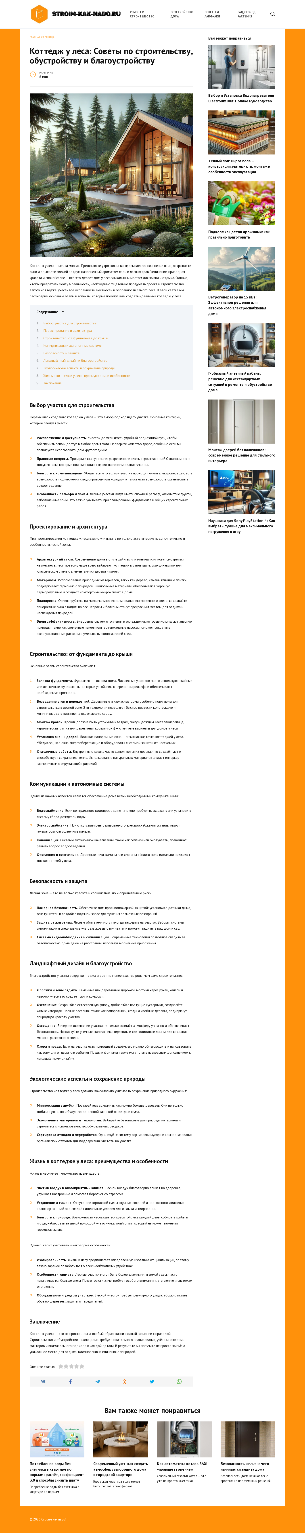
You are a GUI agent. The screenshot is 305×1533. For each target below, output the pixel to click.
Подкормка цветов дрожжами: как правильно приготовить (239, 234)
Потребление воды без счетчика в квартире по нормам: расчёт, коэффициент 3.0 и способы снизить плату (57, 1472)
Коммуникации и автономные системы (72, 345)
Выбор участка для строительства (69, 323)
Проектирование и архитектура (67, 330)
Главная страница (42, 37)
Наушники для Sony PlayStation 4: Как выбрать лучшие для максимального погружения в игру (241, 526)
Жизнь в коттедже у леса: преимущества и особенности (86, 375)
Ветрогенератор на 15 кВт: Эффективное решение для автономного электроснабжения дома (237, 305)
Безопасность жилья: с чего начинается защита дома (245, 1466)
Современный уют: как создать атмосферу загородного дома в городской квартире (120, 1469)
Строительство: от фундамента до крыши (75, 338)
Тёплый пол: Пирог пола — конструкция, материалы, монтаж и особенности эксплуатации (239, 166)
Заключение (52, 383)
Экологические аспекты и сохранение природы (79, 368)
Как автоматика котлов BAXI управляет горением (182, 1466)
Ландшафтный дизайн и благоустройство (75, 360)
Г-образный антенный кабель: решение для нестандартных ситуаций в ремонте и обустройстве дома (240, 381)
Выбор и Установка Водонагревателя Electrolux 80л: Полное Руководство (241, 98)
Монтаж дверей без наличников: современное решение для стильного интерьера (241, 455)
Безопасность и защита (61, 353)
